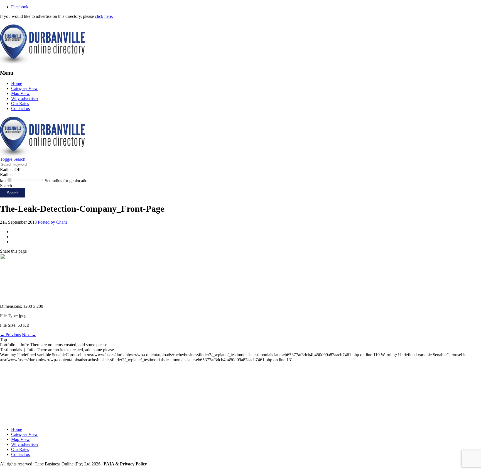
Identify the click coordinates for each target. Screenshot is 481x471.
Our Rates (20, 103)
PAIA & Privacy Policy (125, 464)
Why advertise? (24, 98)
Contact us (20, 108)
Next (29, 334)
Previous (10, 334)
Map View (20, 93)
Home (16, 83)
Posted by (52, 222)
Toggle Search (12, 159)
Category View (24, 88)
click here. (104, 16)
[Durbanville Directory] (42, 62)
